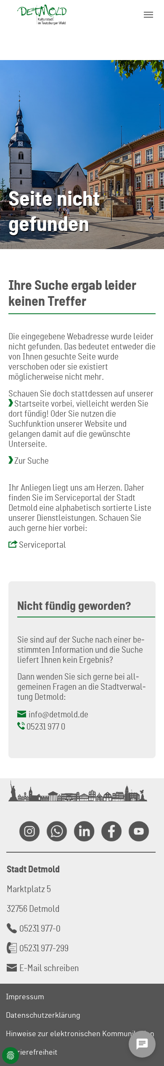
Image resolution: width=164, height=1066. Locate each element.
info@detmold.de (58, 714)
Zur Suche (31, 460)
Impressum (25, 996)
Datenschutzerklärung (43, 1014)
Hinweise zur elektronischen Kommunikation (80, 1033)
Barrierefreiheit (32, 1051)
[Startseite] (41, 14)
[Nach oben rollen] (148, 1018)
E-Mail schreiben (49, 967)
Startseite (31, 403)
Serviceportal (42, 544)
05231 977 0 (45, 726)
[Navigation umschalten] (148, 15)
